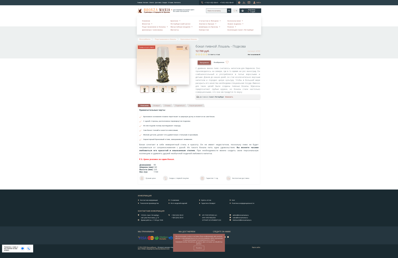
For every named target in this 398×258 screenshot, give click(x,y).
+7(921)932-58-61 (178, 215)
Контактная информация (149, 200)
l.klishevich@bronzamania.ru (242, 220)
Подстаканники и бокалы (154, 27)
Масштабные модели (181, 27)
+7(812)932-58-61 (178, 218)
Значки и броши (206, 24)
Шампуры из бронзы (208, 27)
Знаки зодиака (234, 24)
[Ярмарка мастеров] (228, 237)
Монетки (146, 24)
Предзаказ (204, 62)
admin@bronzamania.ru (241, 215)
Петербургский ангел (181, 24)
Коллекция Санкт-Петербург (241, 30)
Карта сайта (256, 247)
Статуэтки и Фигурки (209, 21)
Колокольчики (234, 21)
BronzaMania (145, 39)
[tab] (156, 105)
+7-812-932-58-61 (227, 2)
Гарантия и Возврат (208, 203)
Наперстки (204, 30)
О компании (175, 200)
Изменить (229, 97)
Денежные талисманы (152, 30)
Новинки (146, 21)
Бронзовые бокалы (189, 39)
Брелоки (174, 21)
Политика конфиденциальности (243, 203)
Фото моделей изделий (179, 203)
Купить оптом (206, 200)
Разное (231, 27)
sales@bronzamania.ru (240, 218)
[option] (144, 89)
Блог (233, 200)
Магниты (175, 30)
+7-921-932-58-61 (211, 2)
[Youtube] (225, 237)
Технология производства (149, 203)
